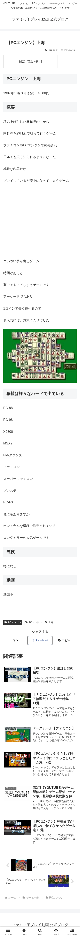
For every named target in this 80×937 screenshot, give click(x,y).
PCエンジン (14, 622)
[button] (64, 640)
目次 (22, 61)
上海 (50, 622)
